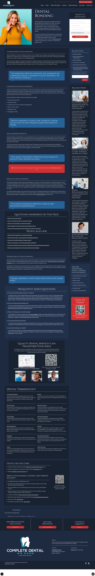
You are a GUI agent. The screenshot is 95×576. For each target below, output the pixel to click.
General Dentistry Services (79, 276)
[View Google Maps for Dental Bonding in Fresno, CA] (26, 367)
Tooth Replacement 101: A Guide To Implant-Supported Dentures (80, 194)
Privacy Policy (7, 563)
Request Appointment (47, 527)
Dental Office (76, 288)
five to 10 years (34, 314)
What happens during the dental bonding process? (22, 226)
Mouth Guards (76, 278)
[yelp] (88, 563)
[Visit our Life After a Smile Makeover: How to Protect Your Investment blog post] (80, 101)
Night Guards (76, 280)
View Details (20, 499)
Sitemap (13, 563)
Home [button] (42, 5)
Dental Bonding (16, 510)
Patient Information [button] (55, 5)
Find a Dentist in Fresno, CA (80, 73)
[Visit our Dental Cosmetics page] (37, 381)
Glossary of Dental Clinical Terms (34, 467)
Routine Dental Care (78, 283)
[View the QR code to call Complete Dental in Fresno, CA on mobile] (80, 314)
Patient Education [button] (72, 5)
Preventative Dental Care (79, 65)
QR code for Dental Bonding (12, 513)
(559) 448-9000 (57, 39)
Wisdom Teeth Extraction (79, 285)
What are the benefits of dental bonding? (19, 223)
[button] (2, 574)
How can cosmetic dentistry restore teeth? (19, 240)
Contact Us (79, 527)
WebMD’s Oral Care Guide (18, 471)
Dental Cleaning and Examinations (78, 57)
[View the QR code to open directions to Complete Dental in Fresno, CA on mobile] (59, 483)
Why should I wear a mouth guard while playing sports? (23, 238)
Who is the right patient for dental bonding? (20, 221)
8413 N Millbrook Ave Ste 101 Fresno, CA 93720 (66, 1)
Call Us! (86, 2)
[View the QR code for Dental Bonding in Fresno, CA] (51, 365)
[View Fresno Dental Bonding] (16, 44)
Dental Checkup (77, 54)
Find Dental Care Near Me (79, 290)
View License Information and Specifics (28, 495)
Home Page (36, 469)
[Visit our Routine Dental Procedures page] (20, 381)
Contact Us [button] (89, 5)
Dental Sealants (77, 60)
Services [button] (64, 5)
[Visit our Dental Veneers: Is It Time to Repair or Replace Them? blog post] (80, 148)
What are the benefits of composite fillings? (20, 235)
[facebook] (86, 563)
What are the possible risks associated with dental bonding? (24, 228)
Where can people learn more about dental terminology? (23, 248)
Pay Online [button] (82, 5)
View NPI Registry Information (41, 497)
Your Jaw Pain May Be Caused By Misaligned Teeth (80, 236)
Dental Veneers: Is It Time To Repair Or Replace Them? (80, 152)
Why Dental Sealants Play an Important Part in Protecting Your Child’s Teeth (80, 68)
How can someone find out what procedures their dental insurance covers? (28, 245)
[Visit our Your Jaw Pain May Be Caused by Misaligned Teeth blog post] (80, 232)
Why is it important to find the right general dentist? (22, 243)
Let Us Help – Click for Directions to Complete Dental (26, 368)
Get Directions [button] (15, 527)
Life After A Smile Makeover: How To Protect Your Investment (80, 106)
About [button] (47, 5)
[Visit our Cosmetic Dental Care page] (53, 381)
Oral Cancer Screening (79, 62)
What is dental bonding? (14, 218)
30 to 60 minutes (41, 194)
